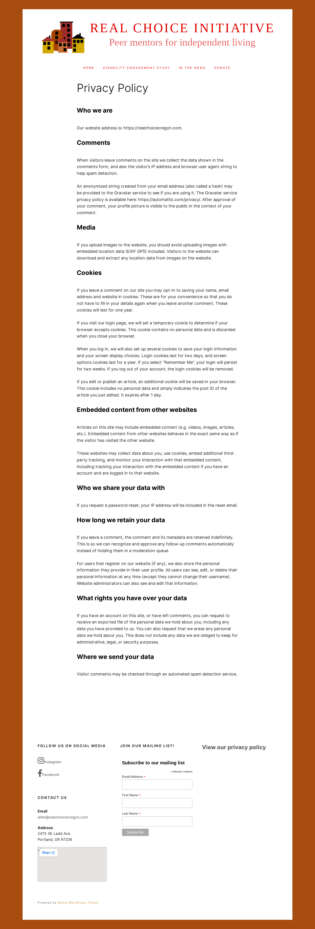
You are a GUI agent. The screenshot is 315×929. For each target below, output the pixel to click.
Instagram (52, 762)
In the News (192, 68)
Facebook (50, 774)
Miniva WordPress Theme (78, 902)
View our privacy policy (234, 747)
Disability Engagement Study (136, 68)
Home (89, 68)
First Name (131, 795)
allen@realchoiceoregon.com (63, 817)
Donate (222, 68)
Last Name (131, 813)
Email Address (134, 777)
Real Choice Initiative (182, 27)
